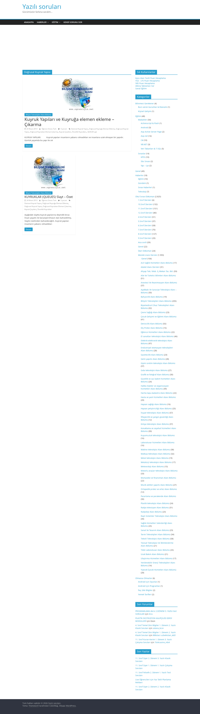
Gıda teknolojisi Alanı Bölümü (154, 370)
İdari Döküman (145, 251)
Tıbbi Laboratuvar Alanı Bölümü (155, 550)
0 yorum (63, 129)
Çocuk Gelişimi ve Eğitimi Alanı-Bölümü (158, 316)
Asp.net (144, 136)
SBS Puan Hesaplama (145, 83)
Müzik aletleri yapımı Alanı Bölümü (157, 485)
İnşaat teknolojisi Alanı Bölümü (155, 412)
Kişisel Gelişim (144, 111)
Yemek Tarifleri (144, 594)
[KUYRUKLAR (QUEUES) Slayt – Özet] (49, 156)
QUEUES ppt (92, 132)
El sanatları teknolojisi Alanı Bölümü (157, 336)
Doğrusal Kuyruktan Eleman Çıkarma (44, 132)
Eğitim (55, 22)
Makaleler (142, 119)
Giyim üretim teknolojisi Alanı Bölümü (158, 363)
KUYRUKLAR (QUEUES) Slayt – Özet (48, 197)
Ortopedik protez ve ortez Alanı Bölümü (159, 489)
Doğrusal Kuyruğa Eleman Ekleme (102, 129)
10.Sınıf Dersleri (145, 204)
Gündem (142, 183)
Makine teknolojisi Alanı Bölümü (155, 449)
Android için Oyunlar (147, 581)
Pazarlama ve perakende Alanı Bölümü (158, 496)
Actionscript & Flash (150, 123)
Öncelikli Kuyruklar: (79, 132)
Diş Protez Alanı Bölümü (152, 328)
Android (144, 127)
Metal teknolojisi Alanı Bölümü (155, 458)
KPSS (143, 157)
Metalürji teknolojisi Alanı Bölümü (156, 462)
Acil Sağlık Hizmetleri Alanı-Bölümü (157, 263)
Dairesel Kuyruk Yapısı (79, 129)
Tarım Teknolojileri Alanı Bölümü (155, 534)
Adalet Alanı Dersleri (150, 267)
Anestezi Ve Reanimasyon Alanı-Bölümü (159, 282)
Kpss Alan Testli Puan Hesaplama (150, 78)
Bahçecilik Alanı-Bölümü (152, 296)
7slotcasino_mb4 (162, 642)
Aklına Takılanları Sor (144, 86)
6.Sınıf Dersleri (145, 225)
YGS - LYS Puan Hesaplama (147, 80)
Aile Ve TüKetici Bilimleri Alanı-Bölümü (158, 275)
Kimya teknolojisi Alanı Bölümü (155, 424)
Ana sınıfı (142, 242)
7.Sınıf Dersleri (145, 229)
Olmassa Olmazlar (143, 578)
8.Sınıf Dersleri (145, 234)
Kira (151, 614)
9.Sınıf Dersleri (145, 238)
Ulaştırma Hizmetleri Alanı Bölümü (156, 558)
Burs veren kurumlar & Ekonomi (152, 107)
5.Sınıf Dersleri (145, 221)
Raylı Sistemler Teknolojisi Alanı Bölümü (159, 516)
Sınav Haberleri (145, 187)
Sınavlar (141, 153)
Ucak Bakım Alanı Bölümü (152, 554)
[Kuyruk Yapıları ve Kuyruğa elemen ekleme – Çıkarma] (77, 78)
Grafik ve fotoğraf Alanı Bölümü (155, 374)
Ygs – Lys (145, 165)
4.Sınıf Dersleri (145, 217)
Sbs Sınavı (145, 161)
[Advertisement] (100, 49)
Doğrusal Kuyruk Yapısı (33, 206)
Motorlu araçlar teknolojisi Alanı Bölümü (159, 470)
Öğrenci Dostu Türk (49, 129)
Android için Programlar (149, 586)
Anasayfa (29, 22)
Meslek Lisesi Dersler (147, 255)
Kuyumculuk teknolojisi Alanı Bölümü (158, 435)
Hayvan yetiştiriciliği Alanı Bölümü (156, 408)
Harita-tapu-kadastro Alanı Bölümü (157, 393)
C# (142, 140)
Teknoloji (142, 191)
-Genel (144, 258)
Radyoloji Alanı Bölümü (151, 511)
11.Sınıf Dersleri (145, 208)
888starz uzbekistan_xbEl (164, 635)
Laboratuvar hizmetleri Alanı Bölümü (157, 442)
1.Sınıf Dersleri (145, 200)
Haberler (42, 22)
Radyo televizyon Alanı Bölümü (155, 507)
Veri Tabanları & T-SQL (151, 148)
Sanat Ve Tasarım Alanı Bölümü (155, 530)
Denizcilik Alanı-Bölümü (151, 323)
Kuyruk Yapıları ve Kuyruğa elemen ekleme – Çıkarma (69, 121)
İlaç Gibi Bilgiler (145, 590)
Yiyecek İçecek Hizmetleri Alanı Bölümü (158, 569)
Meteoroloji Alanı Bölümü (152, 466)
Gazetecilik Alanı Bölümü (152, 354)
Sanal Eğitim (141, 88)
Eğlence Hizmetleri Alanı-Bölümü (156, 332)
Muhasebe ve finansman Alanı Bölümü (158, 478)
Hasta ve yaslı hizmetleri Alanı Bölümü (158, 397)
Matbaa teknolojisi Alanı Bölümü (155, 453)
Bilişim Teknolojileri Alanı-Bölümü (38, 114)
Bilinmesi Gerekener (144, 103)
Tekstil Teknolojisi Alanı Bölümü (155, 538)
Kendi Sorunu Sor (73, 22)
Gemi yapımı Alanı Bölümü (153, 359)
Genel (138, 171)
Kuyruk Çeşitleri (65, 132)
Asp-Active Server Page (151, 131)
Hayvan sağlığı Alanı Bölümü (154, 404)
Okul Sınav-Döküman (144, 196)
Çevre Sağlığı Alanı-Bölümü (153, 312)
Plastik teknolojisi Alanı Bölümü (155, 503)
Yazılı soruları (41, 6)
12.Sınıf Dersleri (145, 212)
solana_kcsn (158, 628)
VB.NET (144, 144)
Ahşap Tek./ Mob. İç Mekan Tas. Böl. (157, 271)
